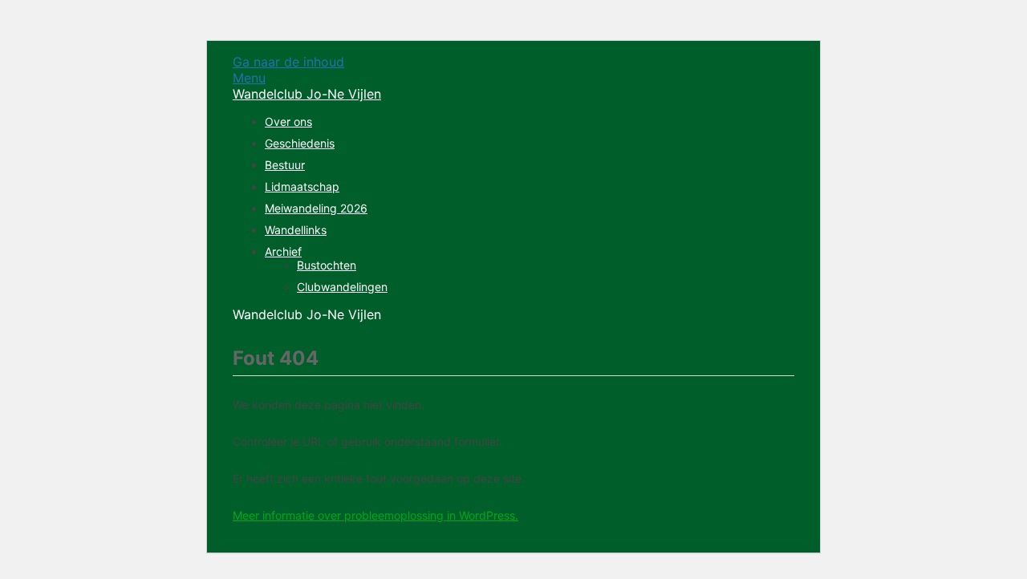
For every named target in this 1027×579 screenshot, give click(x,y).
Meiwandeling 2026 (316, 208)
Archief (283, 251)
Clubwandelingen (342, 287)
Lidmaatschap (302, 186)
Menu (249, 78)
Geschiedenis (300, 143)
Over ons (288, 121)
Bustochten (326, 265)
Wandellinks (296, 230)
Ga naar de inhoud (288, 62)
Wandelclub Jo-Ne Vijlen (307, 94)
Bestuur (285, 165)
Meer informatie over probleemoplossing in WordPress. (375, 515)
